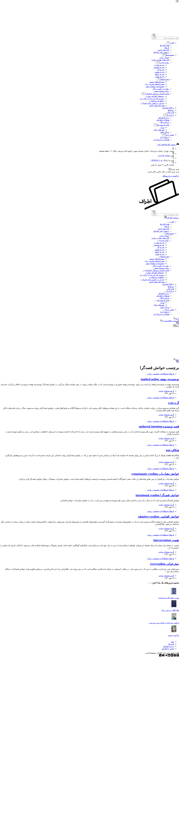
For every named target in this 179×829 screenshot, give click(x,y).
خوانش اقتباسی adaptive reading (158, 516)
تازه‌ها (167, 226)
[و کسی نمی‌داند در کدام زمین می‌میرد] (174, 620)
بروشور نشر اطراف (161, 231)
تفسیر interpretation (166, 540)
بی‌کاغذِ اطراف (168, 284)
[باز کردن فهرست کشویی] (168, 222)
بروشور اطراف (173, 218)
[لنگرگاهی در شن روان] (174, 608)
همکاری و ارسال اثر (161, 314)
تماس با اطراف (168, 649)
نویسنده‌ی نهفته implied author (160, 379)
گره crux (173, 402)
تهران (162, 303)
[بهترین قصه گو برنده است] (174, 595)
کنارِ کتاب (170, 289)
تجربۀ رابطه (159, 252)
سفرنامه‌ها (165, 256)
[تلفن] (160, 656)
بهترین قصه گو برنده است (168, 598)
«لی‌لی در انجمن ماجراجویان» (152, 280)
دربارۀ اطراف (163, 293)
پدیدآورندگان (164, 298)
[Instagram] (174, 656)
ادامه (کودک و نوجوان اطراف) (157, 270)
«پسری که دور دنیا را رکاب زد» (152, 275)
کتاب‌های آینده (163, 229)
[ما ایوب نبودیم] (174, 633)
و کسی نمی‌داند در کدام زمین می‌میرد (164, 623)
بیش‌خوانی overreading (164, 563)
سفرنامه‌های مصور (156, 259)
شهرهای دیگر (159, 305)
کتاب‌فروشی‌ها (163, 300)
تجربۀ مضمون (158, 245)
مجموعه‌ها (170, 233)
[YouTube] (171, 656)
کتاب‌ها (171, 644)
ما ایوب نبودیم (173, 635)
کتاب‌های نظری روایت (160, 238)
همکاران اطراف (162, 296)
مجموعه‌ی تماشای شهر (155, 263)
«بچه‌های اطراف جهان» (155, 273)
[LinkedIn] (168, 656)
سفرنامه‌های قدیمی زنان (154, 261)
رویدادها (171, 286)
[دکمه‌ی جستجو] (154, 213)
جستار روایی (164, 236)
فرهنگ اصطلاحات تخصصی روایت (160, 374)
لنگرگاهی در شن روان (170, 610)
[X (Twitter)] (177, 656)
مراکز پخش (164, 307)
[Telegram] (165, 656)
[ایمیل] (162, 656)
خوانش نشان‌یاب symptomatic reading (155, 473)
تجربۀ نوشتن (159, 250)
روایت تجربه (164, 240)
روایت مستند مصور (161, 268)
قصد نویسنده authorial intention (159, 426)
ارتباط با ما (164, 312)
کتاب (172, 222)
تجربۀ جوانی (159, 254)
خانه (172, 642)
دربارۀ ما (170, 291)
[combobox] (167, 214)
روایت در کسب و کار (160, 266)
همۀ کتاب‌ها (164, 224)
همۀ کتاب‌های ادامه (156, 282)
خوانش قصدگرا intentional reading (157, 495)
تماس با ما (170, 310)
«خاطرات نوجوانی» (156, 277)
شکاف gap (172, 450)
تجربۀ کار (160, 247)
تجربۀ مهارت (159, 243)
